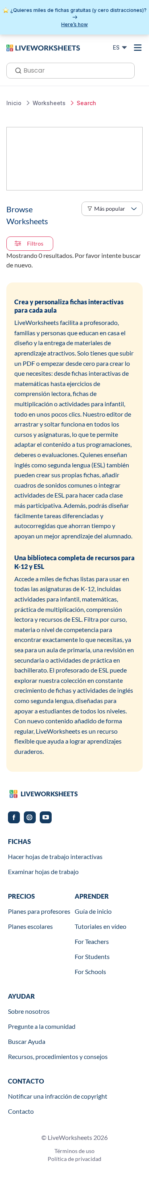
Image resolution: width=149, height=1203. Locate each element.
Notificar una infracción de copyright (57, 1096)
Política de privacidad (74, 1158)
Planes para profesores (39, 911)
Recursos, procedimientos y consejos (58, 1056)
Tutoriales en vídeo (100, 926)
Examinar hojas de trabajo (43, 871)
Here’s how (74, 24)
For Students (92, 956)
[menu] (138, 47)
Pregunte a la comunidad (41, 1026)
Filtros (35, 243)
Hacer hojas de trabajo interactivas (55, 856)
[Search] (15, 70)
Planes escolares (30, 926)
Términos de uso (74, 1150)
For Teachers (92, 941)
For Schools (90, 971)
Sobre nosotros (29, 1011)
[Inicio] (43, 47)
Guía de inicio (93, 911)
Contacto (21, 1111)
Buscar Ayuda (26, 1041)
